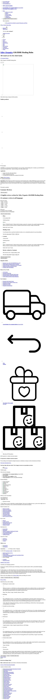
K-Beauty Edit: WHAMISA (8, 267)
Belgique (9, 694)
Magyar (8, 682)
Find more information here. (5, 462)
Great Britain (11, 673)
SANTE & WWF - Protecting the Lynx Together (12, 265)
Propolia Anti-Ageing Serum (8, 281)
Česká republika (13, 690)
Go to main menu (6, 1)
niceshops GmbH (9, 550)
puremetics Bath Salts (7, 273)
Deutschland (11, 672)
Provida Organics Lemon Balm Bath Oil (10, 275)
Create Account (6, 521)
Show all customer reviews (5, 213)
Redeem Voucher (6, 524)
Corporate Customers (7, 515)
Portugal (8, 696)
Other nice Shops (6, 560)
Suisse (7, 686)
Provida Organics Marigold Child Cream (10, 274)
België (8, 695)
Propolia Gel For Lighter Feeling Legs (10, 282)
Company (5, 559)
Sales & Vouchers (6, 513)
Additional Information (5, 178)
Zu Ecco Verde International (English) (7, 664)
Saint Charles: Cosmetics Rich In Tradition (11, 264)
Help (4, 10)
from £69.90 (13, 7)
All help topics (8, 17)
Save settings (3, 655)
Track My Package (6, 523)
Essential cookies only (8, 577)
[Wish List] (4, 35)
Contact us (7, 16)
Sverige (8, 678)
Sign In (4, 520)
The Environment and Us (7, 532)
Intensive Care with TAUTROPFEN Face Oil (11, 263)
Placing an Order (6, 508)
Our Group (5, 539)
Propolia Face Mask (6, 283)
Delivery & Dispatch (7, 509)
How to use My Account (7, 516)
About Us (5, 538)
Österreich (10, 670)
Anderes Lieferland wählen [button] (5, 666)
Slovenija (9, 675)
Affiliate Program (6, 534)
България (10, 684)
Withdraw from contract (4, 562)
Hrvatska (9, 679)
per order (10, 8)
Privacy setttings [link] (6, 557)
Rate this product (4, 192)
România (9, 677)
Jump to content (6, 2)
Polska (8, 680)
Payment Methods (6, 512)
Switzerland (11, 688)
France (8, 676)
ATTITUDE (5, 272)
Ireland (8, 691)
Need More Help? (6, 514)
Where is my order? (9, 12)
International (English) (17, 668)
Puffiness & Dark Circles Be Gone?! (10, 266)
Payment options (8, 15)
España (8, 674)
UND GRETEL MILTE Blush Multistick (11, 276)
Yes (13, 234)
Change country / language (15, 548)
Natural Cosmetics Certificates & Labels (10, 531)
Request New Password (7, 522)
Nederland (10, 693)
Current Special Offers (7, 533)
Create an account (6, 33)
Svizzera (9, 687)
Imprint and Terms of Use (8, 552)
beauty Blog (5, 529)
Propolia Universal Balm (7, 285)
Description (3, 165)
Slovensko (10, 689)
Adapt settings (16, 577)
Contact (4, 540)
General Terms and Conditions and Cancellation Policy (13, 555)
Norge (7, 698)
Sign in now (5, 29)
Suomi (8, 683)
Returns (6, 13)
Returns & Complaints (7, 510)
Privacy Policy (5, 554)
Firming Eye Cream (6, 284)
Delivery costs (8, 14)
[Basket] (24, 37)
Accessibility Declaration (7, 556)
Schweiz (9, 685)
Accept (2, 577)
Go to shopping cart (6, 3)
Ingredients (5, 530)
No (16, 234)
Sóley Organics (6, 52)
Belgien (8, 697)
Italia (7, 671)
